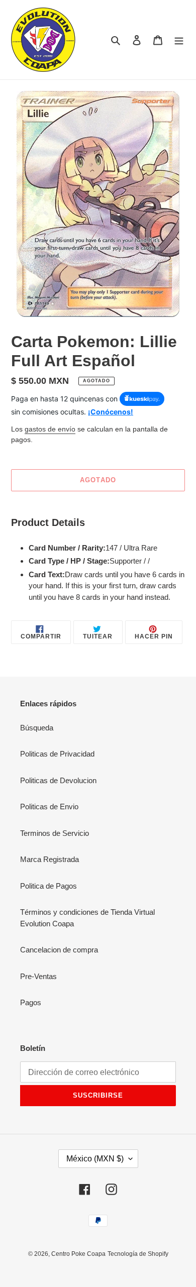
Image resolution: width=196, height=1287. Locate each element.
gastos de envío (50, 429)
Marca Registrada (49, 859)
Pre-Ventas (38, 976)
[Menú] (178, 40)
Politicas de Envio (49, 806)
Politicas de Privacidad (57, 753)
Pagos (30, 1002)
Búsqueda (36, 727)
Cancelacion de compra (59, 949)
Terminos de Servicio (54, 833)
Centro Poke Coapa (78, 1253)
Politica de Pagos (48, 886)
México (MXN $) (95, 1158)
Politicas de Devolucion (58, 780)
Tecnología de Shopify (138, 1253)
